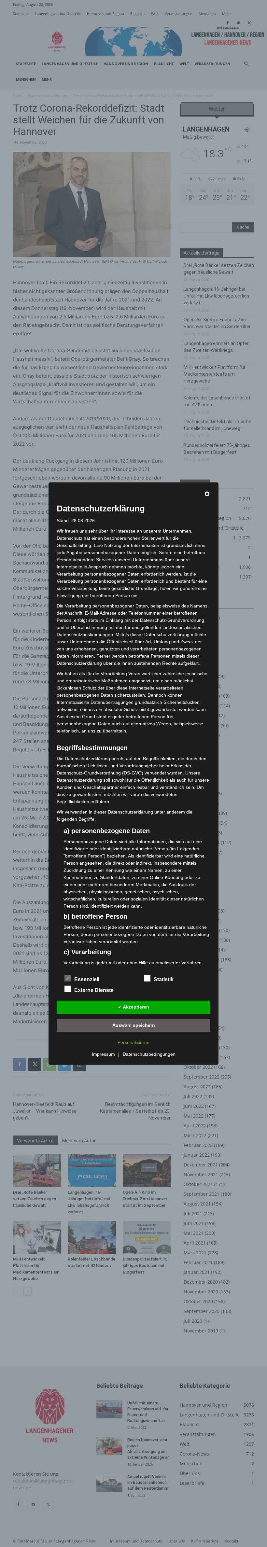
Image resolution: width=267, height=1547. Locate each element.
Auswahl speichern (133, 1025)
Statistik (164, 979)
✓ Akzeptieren (133, 1007)
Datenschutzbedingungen (149, 1053)
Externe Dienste (94, 990)
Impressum (103, 1053)
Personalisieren (133, 1042)
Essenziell (86, 979)
